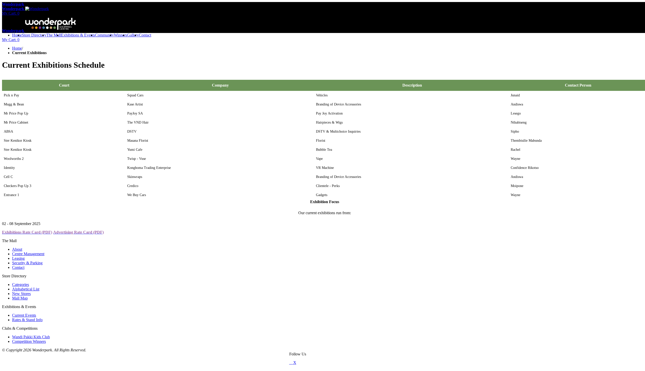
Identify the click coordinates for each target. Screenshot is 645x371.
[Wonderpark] (296, 362)
